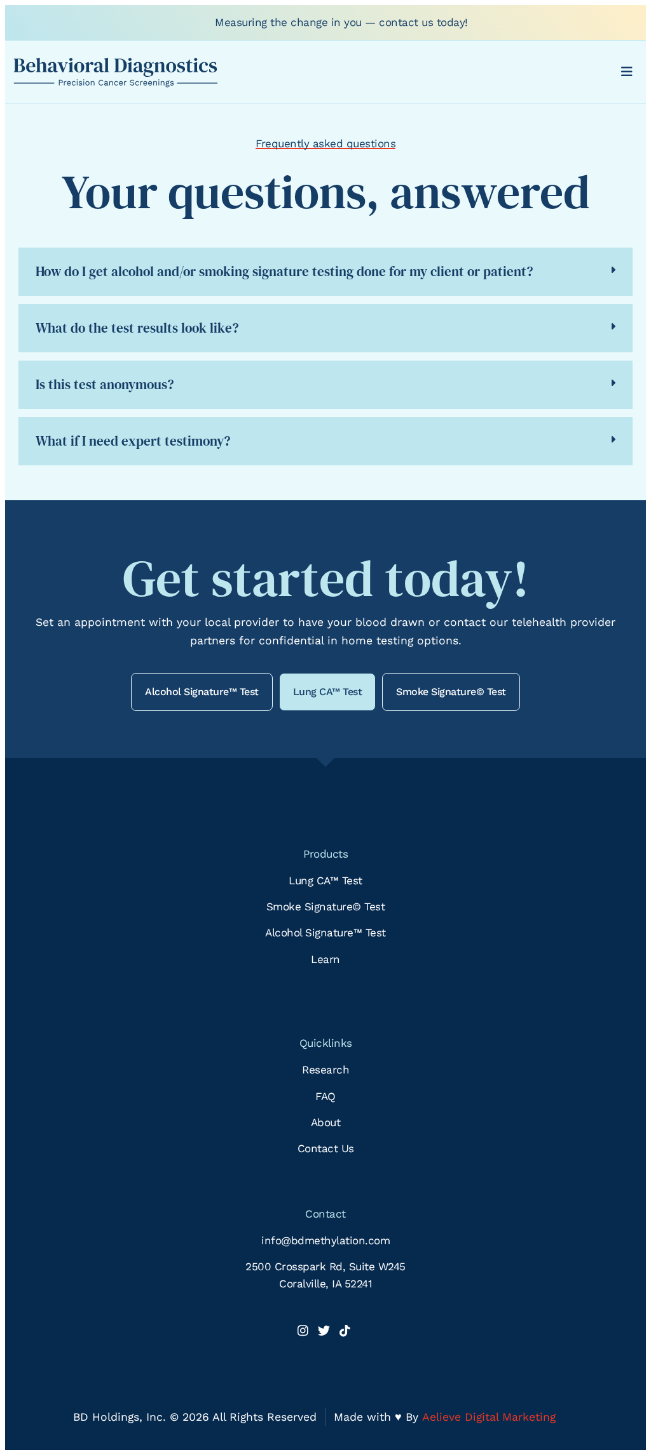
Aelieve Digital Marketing (489, 1417)
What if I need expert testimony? (133, 441)
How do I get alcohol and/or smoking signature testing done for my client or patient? (284, 271)
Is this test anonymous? (105, 384)
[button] (325, 272)
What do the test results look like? (137, 328)
